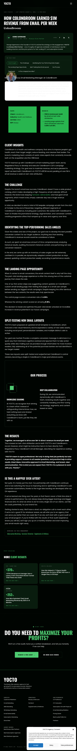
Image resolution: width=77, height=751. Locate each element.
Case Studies (8, 12)
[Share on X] (68, 37)
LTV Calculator (57, 703)
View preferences (67, 745)
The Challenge (24, 63)
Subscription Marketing (14, 534)
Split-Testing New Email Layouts (39, 67)
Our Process (56, 67)
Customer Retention (27, 534)
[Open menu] (71, 4)
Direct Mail (7, 720)
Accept (35, 745)
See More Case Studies (51, 655)
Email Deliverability (9, 713)
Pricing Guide (57, 713)
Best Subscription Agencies (12, 733)
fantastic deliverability (41, 195)
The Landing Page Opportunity (17, 67)
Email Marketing (9, 703)
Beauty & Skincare (34, 699)
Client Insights (12, 63)
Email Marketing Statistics (60, 710)
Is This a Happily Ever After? (27, 71)
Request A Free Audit (26, 655)
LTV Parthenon (57, 699)
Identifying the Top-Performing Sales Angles (46, 63)
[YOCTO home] (8, 3)
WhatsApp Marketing (10, 710)
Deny (51, 745)
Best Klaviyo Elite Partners (11, 729)
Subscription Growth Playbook (62, 707)
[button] (73, 729)
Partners (55, 720)
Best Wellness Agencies (11, 736)
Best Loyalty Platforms (59, 717)
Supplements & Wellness (41, 534)
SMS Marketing (8, 707)
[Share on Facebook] (59, 37)
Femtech (31, 703)
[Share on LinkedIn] (64, 37)
